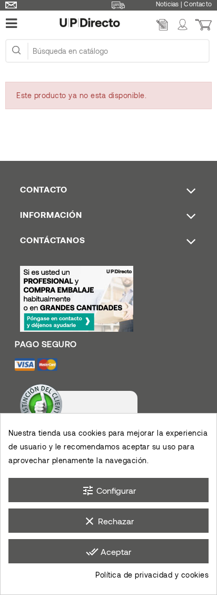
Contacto (198, 3)
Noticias (167, 3)
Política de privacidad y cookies (152, 574)
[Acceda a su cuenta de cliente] (182, 26)
